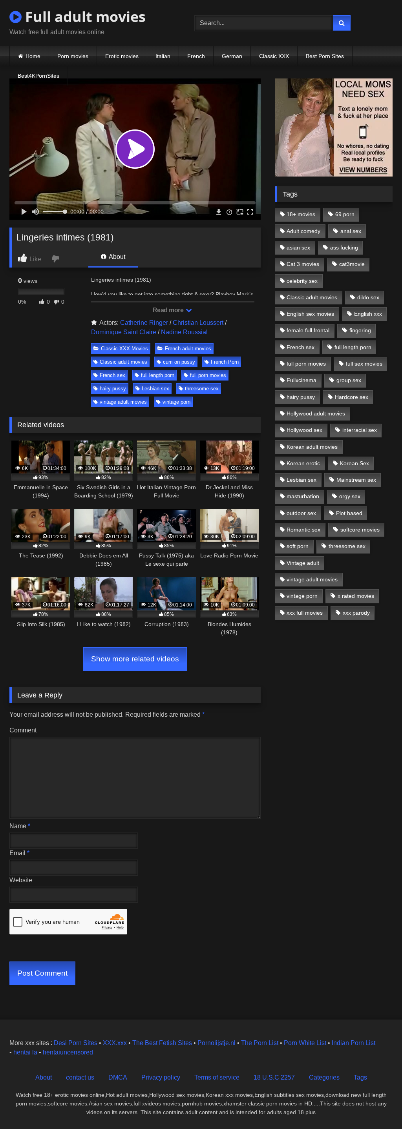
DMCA (117, 1077)
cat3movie (352, 264)
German (232, 56)
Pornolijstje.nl (216, 1043)
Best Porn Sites (325, 56)
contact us (80, 1077)
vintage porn (176, 402)
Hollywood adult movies (316, 413)
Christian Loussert (198, 322)
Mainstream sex (356, 480)
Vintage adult (303, 563)
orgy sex (349, 496)
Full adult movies (84, 16)
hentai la (25, 1052)
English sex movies (310, 314)
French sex (112, 375)
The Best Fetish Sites (162, 1043)
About (116, 256)
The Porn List (259, 1043)
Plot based (349, 513)
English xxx (368, 314)
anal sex (350, 231)
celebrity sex (302, 281)
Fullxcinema (301, 380)
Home (33, 56)
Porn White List (305, 1043)
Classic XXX (274, 56)
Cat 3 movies (303, 264)
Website (20, 880)
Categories (324, 1077)
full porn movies (208, 375)
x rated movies (356, 596)
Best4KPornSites (38, 76)
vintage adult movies (123, 402)
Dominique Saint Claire (123, 332)
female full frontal (308, 330)
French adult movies (188, 348)
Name (19, 826)
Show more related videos (135, 659)
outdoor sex (301, 513)
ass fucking (344, 247)
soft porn (298, 546)
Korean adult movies (312, 447)
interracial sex (359, 430)
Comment (23, 730)
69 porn (344, 214)
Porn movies (72, 56)
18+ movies (301, 214)
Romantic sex (303, 529)
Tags (360, 1077)
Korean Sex (354, 463)
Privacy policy (160, 1077)
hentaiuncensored (68, 1052)
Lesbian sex (155, 389)
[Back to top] (377, 1105)
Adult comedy (303, 231)
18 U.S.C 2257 (274, 1077)
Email (19, 853)
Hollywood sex (304, 430)
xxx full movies (305, 613)
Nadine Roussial (184, 332)
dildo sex (368, 297)
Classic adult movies (123, 362)
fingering (360, 330)
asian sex (298, 247)
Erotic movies (122, 56)
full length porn (157, 375)
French (196, 56)
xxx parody (356, 613)
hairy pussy (113, 389)
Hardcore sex (351, 397)
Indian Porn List (353, 1043)
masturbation (303, 496)
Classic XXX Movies (124, 348)
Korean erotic (303, 463)
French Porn (225, 362)
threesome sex (202, 389)
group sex (348, 380)
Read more (169, 310)
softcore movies (360, 529)
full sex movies (364, 364)
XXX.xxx (115, 1043)
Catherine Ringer (144, 322)
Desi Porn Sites (75, 1043)
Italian (162, 56)
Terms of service (216, 1077)
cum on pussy (179, 362)
